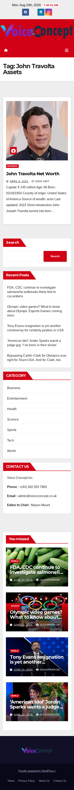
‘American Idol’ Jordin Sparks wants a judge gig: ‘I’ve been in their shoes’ (35, 709)
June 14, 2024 (23, 669)
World (11, 451)
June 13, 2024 (23, 714)
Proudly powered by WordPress (36, 770)
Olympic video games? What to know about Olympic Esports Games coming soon (34, 311)
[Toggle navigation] (66, 50)
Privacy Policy (26, 780)
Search (12, 242)
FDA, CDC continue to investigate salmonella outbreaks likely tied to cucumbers (31, 292)
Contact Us (59, 780)
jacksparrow (49, 580)
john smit (42, 181)
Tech (10, 440)
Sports (11, 430)
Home (11, 780)
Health (12, 409)
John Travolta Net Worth (32, 173)
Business (12, 166)
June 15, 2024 (23, 624)
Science (13, 419)
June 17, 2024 (23, 580)
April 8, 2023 (19, 181)
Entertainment (17, 398)
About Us (44, 780)
